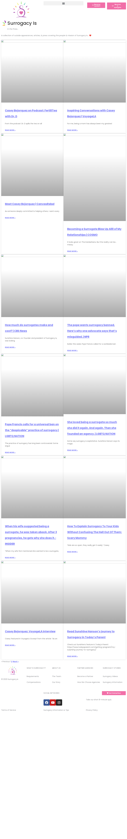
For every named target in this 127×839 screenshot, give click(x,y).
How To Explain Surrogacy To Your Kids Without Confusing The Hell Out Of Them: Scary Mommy (94, 532)
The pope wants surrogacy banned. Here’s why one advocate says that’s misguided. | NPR (92, 330)
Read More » (10, 130)
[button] (63, 3)
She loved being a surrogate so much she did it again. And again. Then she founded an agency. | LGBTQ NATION (92, 428)
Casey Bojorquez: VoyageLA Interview (30, 631)
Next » (16, 661)
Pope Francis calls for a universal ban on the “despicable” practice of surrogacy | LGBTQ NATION (32, 430)
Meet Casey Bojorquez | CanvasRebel (29, 204)
